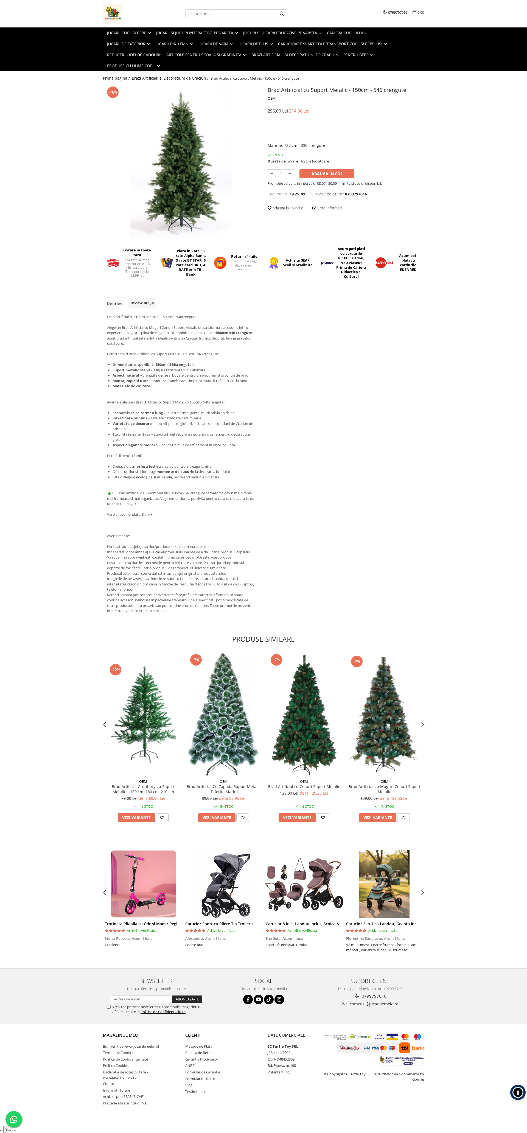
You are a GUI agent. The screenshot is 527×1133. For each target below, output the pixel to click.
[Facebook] (248, 999)
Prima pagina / (117, 78)
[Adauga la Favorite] (162, 817)
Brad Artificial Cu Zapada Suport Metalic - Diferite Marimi (223, 789)
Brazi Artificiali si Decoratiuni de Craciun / (171, 78)
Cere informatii (329, 208)
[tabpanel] (181, 162)
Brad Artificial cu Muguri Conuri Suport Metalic (385, 789)
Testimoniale (195, 1091)
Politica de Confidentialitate (163, 1011)
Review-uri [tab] (142, 302)
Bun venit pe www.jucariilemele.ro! (131, 1046)
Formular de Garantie (202, 1072)
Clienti (193, 1035)
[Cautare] (282, 13)
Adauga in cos (327, 173)
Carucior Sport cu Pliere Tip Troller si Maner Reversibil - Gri (240, 923)
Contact (109, 1083)
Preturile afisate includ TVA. (125, 1103)
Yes (8, 1129)
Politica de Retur (198, 1052)
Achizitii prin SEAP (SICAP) (123, 1096)
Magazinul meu (120, 1035)
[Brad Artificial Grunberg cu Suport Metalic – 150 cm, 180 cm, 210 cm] (143, 714)
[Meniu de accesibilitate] (518, 1092)
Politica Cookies (115, 1065)
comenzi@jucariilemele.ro (374, 1003)
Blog (188, 1084)
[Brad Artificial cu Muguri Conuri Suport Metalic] (384, 714)
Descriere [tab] (115, 303)
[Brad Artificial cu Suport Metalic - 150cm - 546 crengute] (181, 162)
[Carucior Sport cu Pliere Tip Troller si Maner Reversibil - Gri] (223, 884)
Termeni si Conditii (118, 1052)
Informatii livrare (116, 1090)
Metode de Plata (198, 1046)
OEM (272, 98)
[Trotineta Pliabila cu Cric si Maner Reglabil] (143, 884)
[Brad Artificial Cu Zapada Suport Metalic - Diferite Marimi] (223, 714)
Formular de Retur (200, 1078)
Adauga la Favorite (287, 208)
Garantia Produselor (201, 1059)
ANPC (190, 1065)
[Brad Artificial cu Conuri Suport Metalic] (304, 714)
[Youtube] (258, 999)
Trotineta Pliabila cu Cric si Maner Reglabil (144, 923)
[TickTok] (269, 999)
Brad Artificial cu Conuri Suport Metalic (304, 786)
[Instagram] (279, 999)
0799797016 (373, 996)
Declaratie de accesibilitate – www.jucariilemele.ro (125, 1075)
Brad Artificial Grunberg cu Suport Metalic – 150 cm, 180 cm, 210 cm (143, 789)
